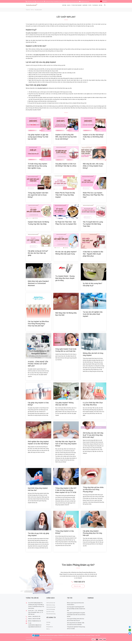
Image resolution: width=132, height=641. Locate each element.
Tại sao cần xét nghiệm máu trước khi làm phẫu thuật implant (93, 314)
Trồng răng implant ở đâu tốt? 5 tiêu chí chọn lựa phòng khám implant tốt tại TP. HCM (65, 490)
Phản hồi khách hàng (50, 613)
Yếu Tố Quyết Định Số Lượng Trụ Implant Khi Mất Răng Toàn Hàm (93, 224)
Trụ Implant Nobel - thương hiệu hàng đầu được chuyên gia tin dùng (65, 278)
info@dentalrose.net (85, 1)
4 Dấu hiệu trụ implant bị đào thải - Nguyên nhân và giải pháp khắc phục (93, 254)
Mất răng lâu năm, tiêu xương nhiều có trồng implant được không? (93, 166)
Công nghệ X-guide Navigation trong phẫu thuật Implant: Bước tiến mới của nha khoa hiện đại (76, 614)
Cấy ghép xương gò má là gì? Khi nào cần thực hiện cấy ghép (38, 253)
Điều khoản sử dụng (50, 605)
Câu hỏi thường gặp (50, 609)
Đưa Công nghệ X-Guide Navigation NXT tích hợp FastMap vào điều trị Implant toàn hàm (76, 608)
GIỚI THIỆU (64, 5)
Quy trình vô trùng (50, 611)
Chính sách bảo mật (50, 602)
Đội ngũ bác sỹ (49, 626)
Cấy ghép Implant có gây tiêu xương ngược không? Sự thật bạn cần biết (38, 137)
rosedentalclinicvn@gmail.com (34, 624)
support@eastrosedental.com (34, 626)
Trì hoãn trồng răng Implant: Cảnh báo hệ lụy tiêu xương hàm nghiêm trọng (37, 166)
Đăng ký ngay (77, 586)
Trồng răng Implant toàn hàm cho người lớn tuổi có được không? (38, 195)
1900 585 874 (79, 582)
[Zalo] (130, 626)
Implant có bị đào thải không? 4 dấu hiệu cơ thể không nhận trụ (93, 137)
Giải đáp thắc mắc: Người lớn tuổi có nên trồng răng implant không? (66, 444)
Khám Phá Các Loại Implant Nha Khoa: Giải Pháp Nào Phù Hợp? (93, 195)
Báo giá (48, 624)
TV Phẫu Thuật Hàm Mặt (76, 5)
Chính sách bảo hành (50, 607)
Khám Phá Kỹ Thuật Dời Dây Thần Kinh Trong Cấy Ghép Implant (65, 195)
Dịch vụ (68, 5)
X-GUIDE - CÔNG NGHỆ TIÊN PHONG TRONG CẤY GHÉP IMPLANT (38, 364)
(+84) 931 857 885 (39, 1)
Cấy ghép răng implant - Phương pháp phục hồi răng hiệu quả (92, 533)
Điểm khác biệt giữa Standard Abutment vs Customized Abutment (38, 283)
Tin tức (89, 5)
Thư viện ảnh (95, 5)
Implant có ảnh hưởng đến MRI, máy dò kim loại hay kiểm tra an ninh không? (66, 137)
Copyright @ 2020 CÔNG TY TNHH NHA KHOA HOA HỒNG (39, 639)
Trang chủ (28, 9)
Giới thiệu (48, 622)
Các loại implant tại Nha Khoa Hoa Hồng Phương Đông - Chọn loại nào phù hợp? (38, 324)
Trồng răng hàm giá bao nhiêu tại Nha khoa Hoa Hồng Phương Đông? (93, 489)
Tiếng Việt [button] (104, 1)
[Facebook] (130, 633)
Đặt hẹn (100, 5)
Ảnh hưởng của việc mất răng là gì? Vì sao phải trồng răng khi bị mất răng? (93, 435)
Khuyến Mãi (85, 5)
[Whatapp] (130, 630)
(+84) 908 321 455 (30, 1)
